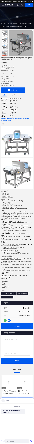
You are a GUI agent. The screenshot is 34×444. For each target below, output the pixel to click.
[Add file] (2, 441)
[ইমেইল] (9, 320)
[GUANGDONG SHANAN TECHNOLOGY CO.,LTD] (9, 5)
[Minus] (31, 401)
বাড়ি (2, 23)
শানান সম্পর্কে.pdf (5, 190)
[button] (5, 55)
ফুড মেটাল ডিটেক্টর (13, 23)
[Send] (31, 441)
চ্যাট (29, 5)
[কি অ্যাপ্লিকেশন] (5, 320)
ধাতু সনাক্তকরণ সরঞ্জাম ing (9, 293)
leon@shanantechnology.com (11, 1)
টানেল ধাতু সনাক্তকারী (22, 293)
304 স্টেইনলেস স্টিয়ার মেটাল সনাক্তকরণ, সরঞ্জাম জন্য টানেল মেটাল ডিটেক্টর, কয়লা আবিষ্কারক (24, 392)
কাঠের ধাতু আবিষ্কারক (7, 297)
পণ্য (6, 23)
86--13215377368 (27, 1)
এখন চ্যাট (17, 326)
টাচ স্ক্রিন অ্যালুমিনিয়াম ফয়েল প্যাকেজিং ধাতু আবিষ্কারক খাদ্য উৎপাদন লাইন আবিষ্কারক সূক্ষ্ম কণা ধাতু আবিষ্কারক (9, 392)
